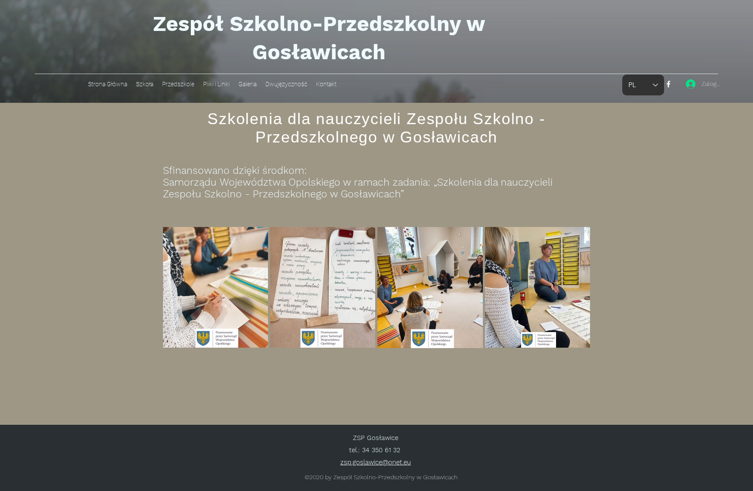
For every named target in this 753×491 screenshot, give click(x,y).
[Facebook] (668, 84)
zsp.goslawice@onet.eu (375, 462)
